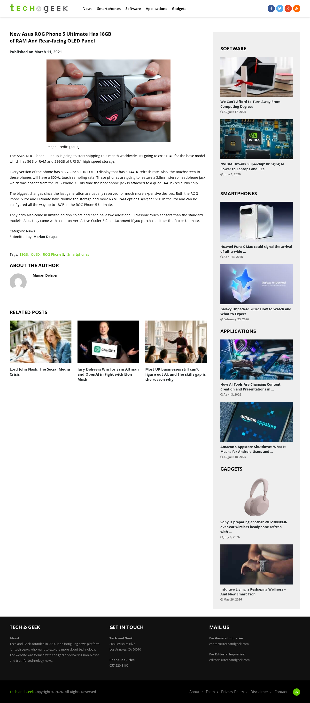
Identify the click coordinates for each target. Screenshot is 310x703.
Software (133, 8)
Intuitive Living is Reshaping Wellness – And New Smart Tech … (253, 591)
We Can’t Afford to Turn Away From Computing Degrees (250, 104)
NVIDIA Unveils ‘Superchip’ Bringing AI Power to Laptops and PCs (252, 166)
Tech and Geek (22, 691)
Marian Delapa (45, 236)
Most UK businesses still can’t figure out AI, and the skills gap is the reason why (175, 374)
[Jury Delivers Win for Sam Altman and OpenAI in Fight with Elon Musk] (108, 342)
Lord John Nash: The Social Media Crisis (40, 372)
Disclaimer (259, 691)
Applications (156, 8)
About (194, 691)
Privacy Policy (232, 691)
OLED (35, 254)
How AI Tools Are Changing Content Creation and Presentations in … (250, 386)
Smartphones (109, 8)
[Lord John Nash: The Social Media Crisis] (40, 342)
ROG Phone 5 (53, 254)
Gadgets (179, 8)
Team (210, 691)
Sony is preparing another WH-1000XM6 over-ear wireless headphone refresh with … (253, 527)
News (87, 8)
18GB (23, 254)
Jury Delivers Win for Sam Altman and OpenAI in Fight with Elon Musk (108, 374)
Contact (280, 691)
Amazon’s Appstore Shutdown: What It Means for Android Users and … (253, 449)
